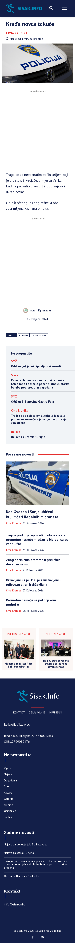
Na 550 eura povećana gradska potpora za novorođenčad (56, 664)
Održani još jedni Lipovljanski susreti (36, 366)
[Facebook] (33, 937)
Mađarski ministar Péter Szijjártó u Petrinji (19, 665)
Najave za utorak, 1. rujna (28, 437)
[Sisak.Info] (25, 8)
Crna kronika (16, 33)
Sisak (14, 375)
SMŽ (14, 361)
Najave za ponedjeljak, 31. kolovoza (25, 844)
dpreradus (44, 310)
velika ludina (39, 335)
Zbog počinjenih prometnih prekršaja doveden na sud (33, 562)
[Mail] (42, 937)
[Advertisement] (37, 130)
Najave (15, 431)
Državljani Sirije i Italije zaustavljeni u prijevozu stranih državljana (33, 582)
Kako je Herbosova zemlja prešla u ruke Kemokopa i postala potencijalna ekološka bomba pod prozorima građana (40, 383)
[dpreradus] (26, 310)
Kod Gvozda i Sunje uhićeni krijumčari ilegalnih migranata (32, 514)
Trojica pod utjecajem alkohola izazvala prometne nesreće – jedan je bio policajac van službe (39, 419)
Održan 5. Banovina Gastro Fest (32, 401)
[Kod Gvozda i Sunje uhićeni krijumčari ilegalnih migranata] (37, 483)
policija (23, 335)
